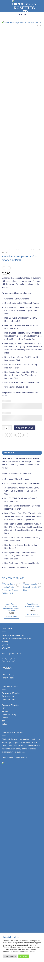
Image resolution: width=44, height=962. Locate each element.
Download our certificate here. (15, 758)
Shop (11, 250)
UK (3, 708)
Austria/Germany (9, 715)
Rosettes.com (8, 696)
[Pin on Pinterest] (22, 435)
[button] (4, 6)
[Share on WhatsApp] (4, 435)
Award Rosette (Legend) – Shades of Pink (32, 606)
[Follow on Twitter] (8, 660)
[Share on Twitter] (13, 435)
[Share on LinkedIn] (26, 435)
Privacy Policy (8, 678)
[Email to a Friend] (17, 435)
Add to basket (24, 428)
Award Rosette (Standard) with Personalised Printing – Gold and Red (11, 607)
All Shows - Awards (22, 250)
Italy (3, 721)
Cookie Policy (8, 675)
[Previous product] (9, 268)
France (5, 718)
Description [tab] (8, 453)
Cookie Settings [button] (10, 956)
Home (4, 250)
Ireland (5, 711)
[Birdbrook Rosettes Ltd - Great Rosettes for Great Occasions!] (24, 6)
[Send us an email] (13, 660)
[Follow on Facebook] (4, 660)
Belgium (5, 724)
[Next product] (4, 268)
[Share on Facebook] (8, 435)
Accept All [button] (23, 956)
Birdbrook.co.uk (8, 699)
